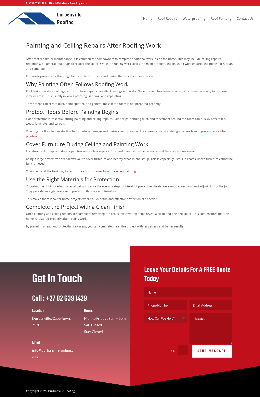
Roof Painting (221, 19)
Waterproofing (194, 19)
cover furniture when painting (115, 171)
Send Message (211, 351)
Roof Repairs (167, 19)
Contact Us (245, 19)
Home (147, 19)
